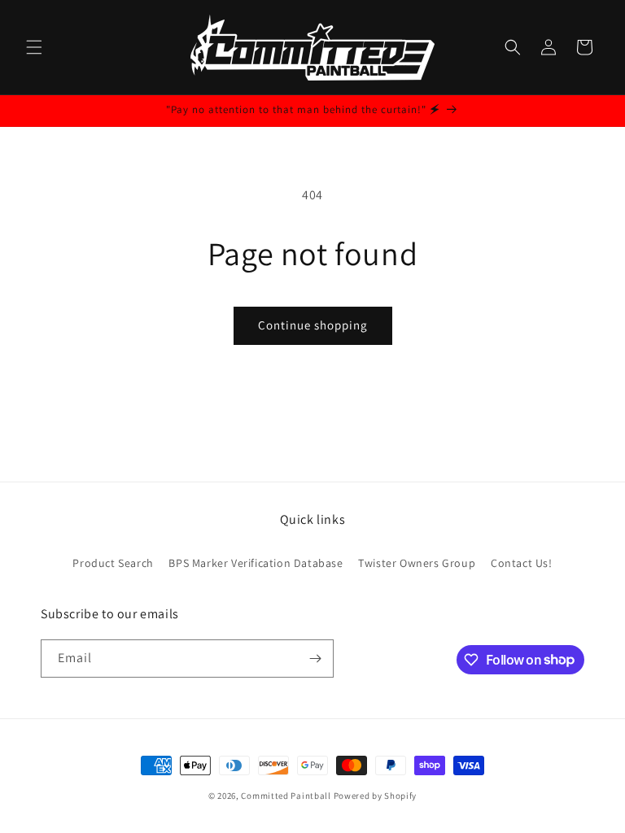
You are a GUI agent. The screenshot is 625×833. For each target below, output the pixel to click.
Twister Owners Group (416, 563)
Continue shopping (313, 325)
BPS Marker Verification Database (255, 563)
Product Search (112, 563)
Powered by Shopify (375, 795)
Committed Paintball (285, 795)
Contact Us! (522, 563)
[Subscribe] (315, 658)
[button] (34, 47)
